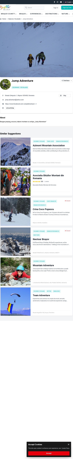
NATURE (65, 14)
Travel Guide (50, 141)
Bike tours (36, 235)
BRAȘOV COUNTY (8, 14)
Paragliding (57, 291)
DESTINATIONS (51, 14)
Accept (48, 453)
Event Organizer (51, 201)
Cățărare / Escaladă (14, 19)
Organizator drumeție (62, 141)
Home (4, 19)
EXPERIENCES (35, 14)
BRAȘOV (22, 14)
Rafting (49, 291)
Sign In (56, 8)
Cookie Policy (65, 448)
